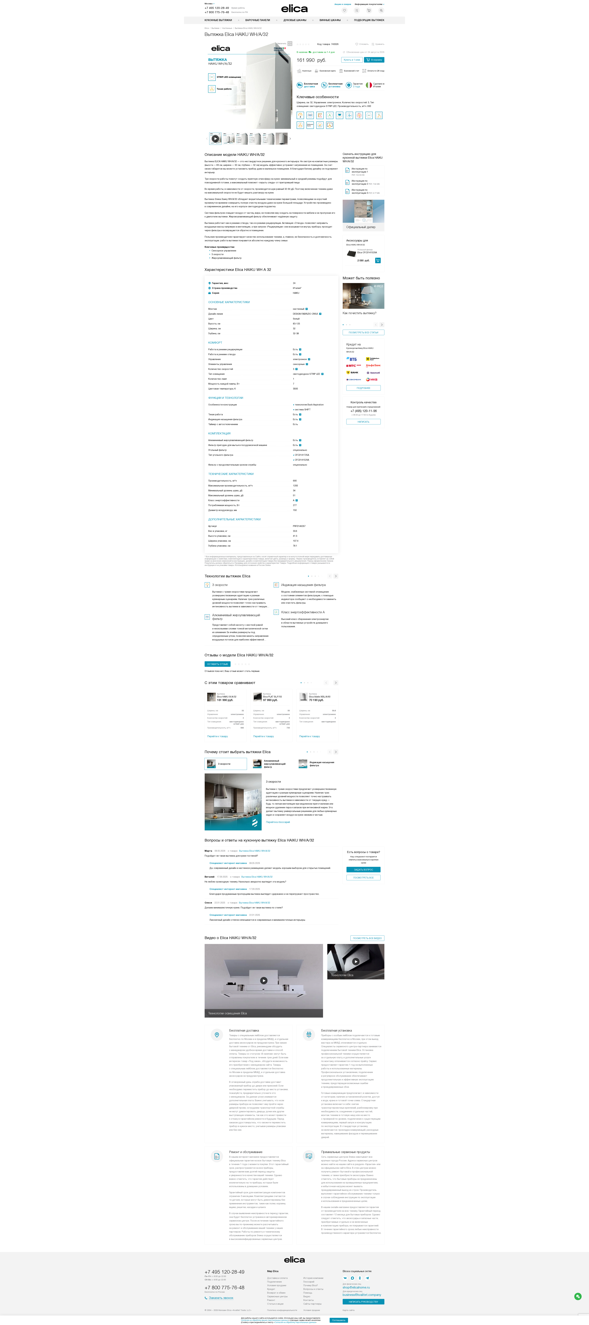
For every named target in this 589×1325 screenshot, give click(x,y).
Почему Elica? (310, 1285)
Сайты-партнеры (312, 1304)
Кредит (271, 1289)
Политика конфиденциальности (282, 1310)
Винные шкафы (330, 20)
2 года (356, 86)
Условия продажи (276, 1285)
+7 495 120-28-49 (217, 8)
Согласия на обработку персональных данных (295, 1322)
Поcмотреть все (363, 877)
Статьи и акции (275, 1304)
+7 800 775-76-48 (217, 12)
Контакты (308, 1300)
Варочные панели (257, 20)
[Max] (352, 1278)
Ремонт (271, 1300)
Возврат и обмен (276, 1293)
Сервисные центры (277, 1296)
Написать (363, 422)
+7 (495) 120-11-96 (363, 411)
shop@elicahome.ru (356, 1287)
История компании (313, 1278)
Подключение (274, 1282)
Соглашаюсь (338, 1320)
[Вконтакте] (345, 1278)
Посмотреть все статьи (363, 332)
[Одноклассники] (359, 1278)
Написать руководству (363, 1302)
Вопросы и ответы (313, 1289)
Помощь (307, 1293)
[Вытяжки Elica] (295, 8)
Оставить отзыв (217, 664)
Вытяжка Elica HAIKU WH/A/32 (254, 851)
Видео (306, 1296)
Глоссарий (308, 1282)
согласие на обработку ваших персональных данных (264, 1320)
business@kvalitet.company (362, 1294)
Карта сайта (348, 1310)
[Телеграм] (367, 1278)
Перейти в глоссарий (278, 822)
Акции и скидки (343, 4)
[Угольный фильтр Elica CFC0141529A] (351, 253)
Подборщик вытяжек (369, 20)
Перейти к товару (217, 736)
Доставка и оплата (277, 1278)
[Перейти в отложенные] (344, 10)
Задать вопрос (363, 870)
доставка (309, 86)
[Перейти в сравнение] (357, 10)
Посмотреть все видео (367, 938)
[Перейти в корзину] (369, 10)
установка (334, 86)
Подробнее (363, 388)
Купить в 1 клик (352, 60)
